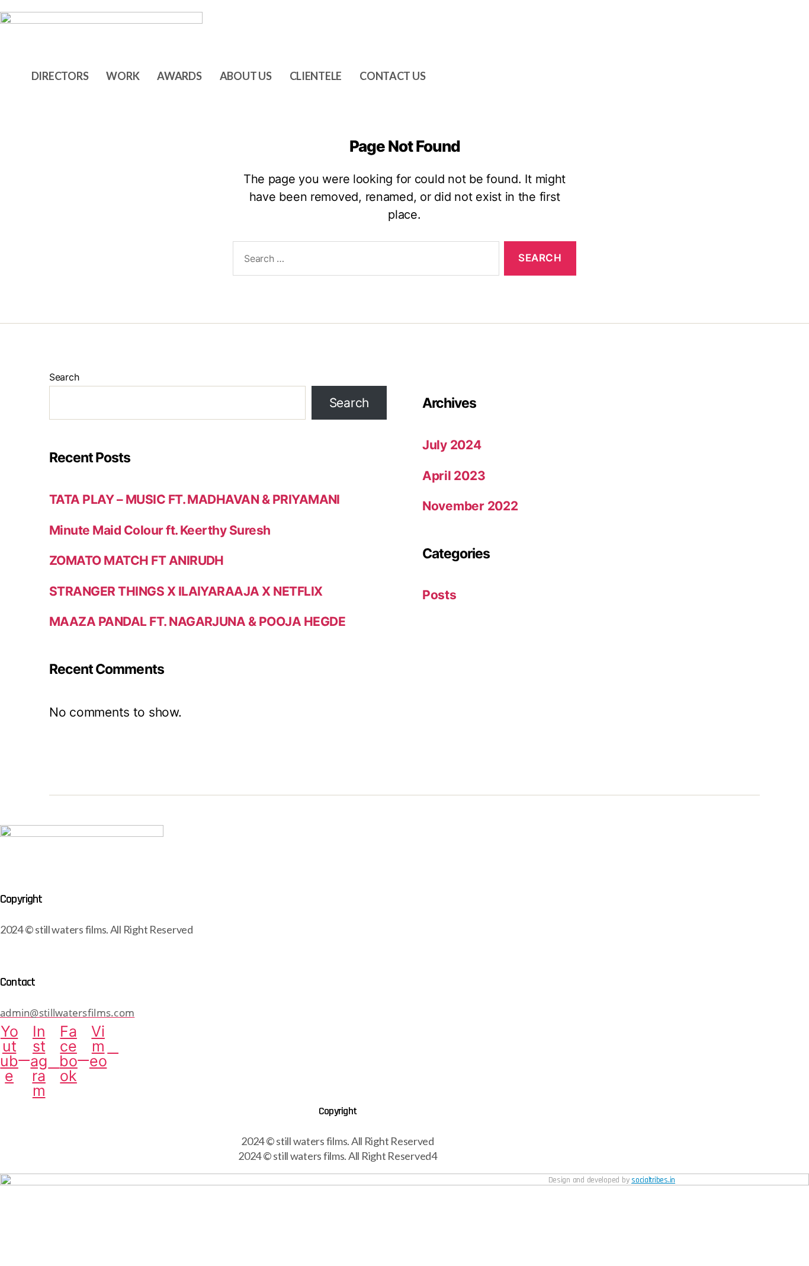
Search (64, 377)
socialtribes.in (653, 1180)
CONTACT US (392, 75)
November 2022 (470, 505)
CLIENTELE (316, 75)
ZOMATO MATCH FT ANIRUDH (136, 560)
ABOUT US (246, 75)
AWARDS (179, 75)
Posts (439, 594)
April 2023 (453, 475)
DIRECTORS (60, 75)
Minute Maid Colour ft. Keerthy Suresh (160, 530)
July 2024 (451, 444)
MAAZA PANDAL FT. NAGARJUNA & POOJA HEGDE (197, 621)
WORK (122, 75)
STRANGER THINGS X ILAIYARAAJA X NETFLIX (186, 591)
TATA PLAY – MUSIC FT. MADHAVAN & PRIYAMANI (194, 499)
